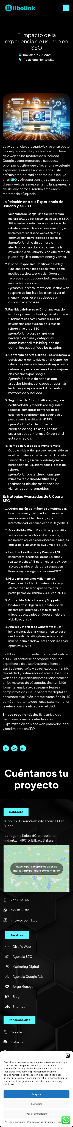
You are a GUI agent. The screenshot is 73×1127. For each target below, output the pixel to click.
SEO (13, 179)
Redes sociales (19, 1020)
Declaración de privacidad (41, 1122)
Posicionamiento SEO (39, 59)
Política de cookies (14, 1122)
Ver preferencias (36, 1113)
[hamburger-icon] (66, 8)
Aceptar (36, 1094)
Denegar (36, 1103)
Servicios (17, 935)
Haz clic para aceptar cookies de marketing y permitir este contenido (36, 868)
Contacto (16, 812)
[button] (67, 1055)
